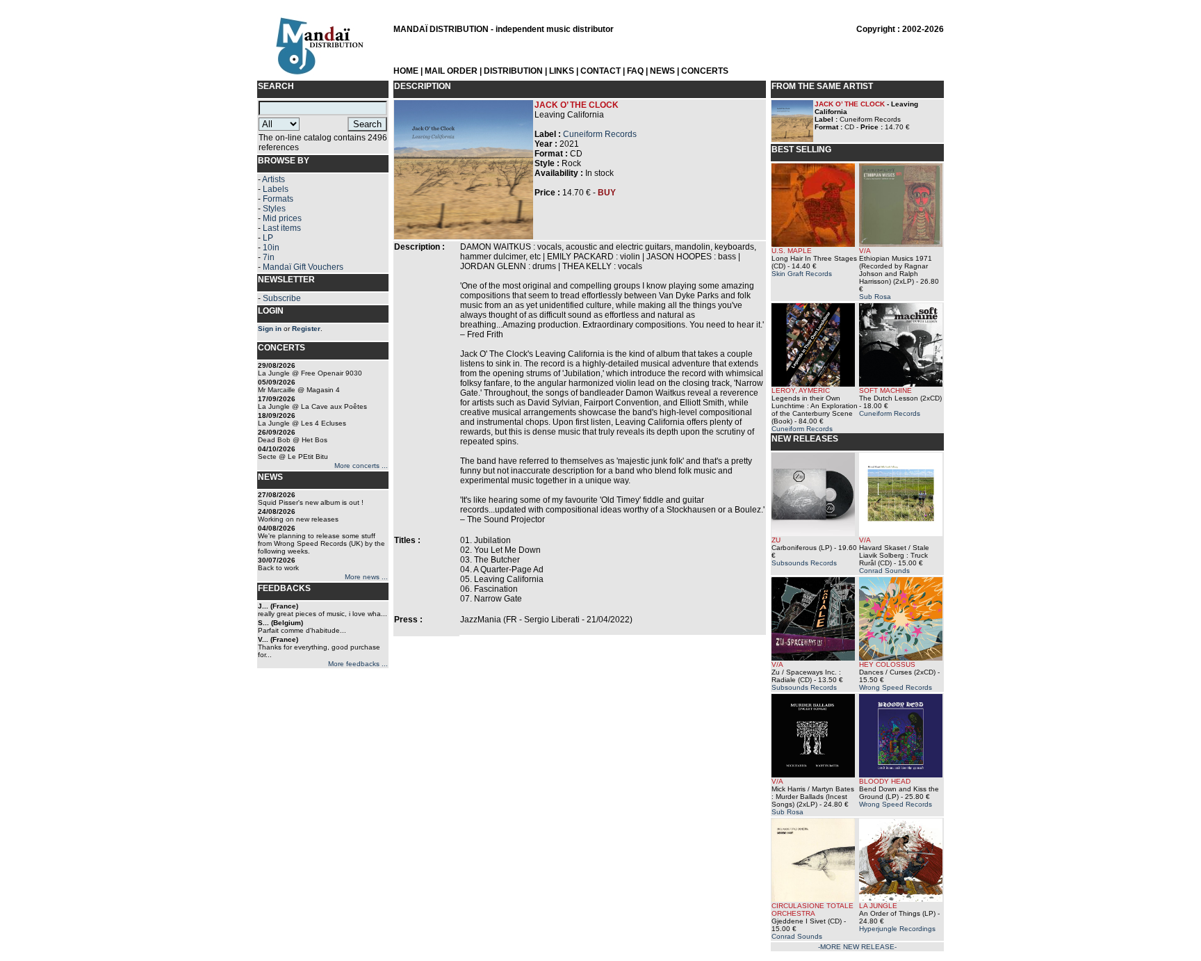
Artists (273, 179)
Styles (274, 208)
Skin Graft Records (801, 273)
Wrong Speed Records (895, 687)
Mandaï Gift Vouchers (303, 267)
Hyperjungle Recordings (897, 928)
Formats (278, 199)
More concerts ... (361, 465)
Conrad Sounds (884, 570)
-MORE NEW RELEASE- (857, 947)
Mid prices (282, 218)
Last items (282, 228)
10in (271, 247)
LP (268, 238)
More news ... (366, 577)
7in (269, 257)
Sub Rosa (875, 296)
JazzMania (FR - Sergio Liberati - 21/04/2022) (546, 619)
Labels (275, 189)
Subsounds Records (804, 563)
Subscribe (282, 298)
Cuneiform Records (600, 134)
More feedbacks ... (358, 664)
